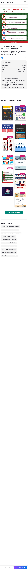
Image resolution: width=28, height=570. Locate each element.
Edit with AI (22, 568)
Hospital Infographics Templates (9, 242)
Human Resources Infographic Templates (11, 233)
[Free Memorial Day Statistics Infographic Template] (7, 113)
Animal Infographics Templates (9, 249)
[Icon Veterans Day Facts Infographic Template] (20, 113)
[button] (7, 567)
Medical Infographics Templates (9, 246)
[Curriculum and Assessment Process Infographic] (7, 144)
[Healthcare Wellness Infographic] (20, 163)
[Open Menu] (25, 2)
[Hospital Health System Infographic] (20, 147)
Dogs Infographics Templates (8, 236)
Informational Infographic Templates (10, 229)
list (26, 5)
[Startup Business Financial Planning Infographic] (7, 191)
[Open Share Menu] (25, 57)
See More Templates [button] (14, 212)
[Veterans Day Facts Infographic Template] (7, 128)
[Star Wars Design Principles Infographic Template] (20, 131)
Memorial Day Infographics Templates (10, 226)
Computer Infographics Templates (9, 255)
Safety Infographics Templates (9, 252)
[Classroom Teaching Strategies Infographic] (7, 160)
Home (2, 5)
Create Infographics (9, 5)
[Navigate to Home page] (7, 2)
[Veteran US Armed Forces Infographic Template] (7, 175)
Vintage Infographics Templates (9, 239)
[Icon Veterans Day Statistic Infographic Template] (20, 181)
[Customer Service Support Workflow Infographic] (20, 200)
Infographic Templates (19, 5)
